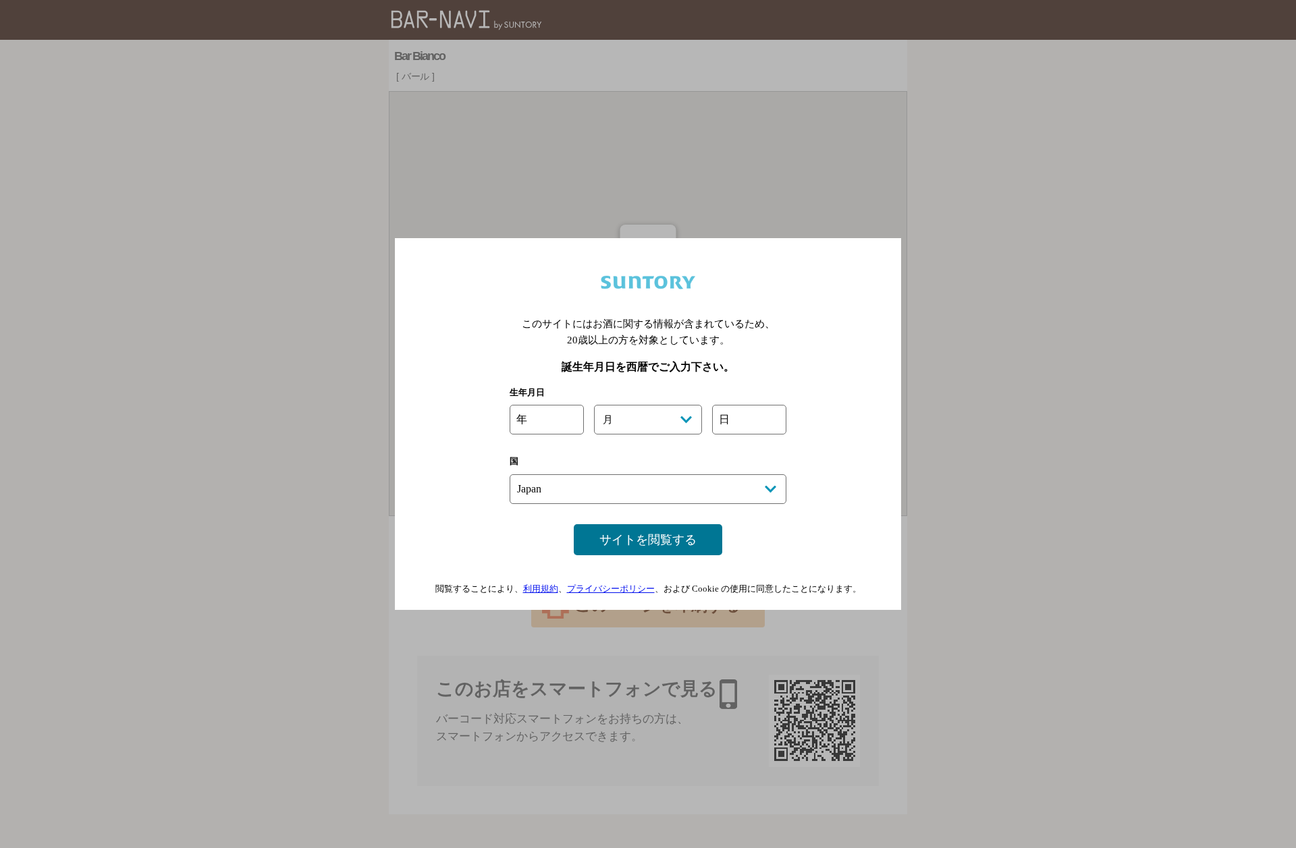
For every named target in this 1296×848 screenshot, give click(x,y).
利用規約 (540, 589)
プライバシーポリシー (611, 589)
